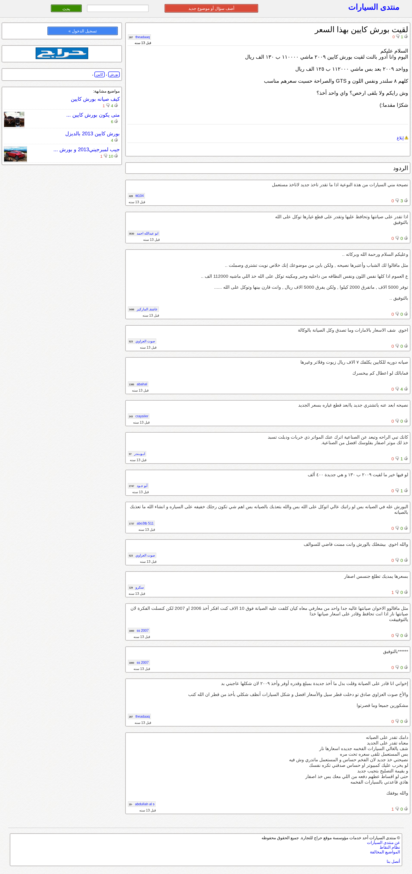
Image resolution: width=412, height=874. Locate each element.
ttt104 (136, 196)
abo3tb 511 (141, 523)
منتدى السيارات (374, 6)
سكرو (136, 587)
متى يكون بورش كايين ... (93, 115)
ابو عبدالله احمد (143, 233)
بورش (114, 74)
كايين (99, 74)
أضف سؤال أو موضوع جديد (211, 8)
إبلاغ (401, 138)
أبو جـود (138, 486)
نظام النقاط (390, 847)
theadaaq (139, 37)
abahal (138, 384)
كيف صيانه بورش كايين (95, 99)
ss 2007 (139, 630)
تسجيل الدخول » (82, 31)
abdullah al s (141, 804)
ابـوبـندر (137, 454)
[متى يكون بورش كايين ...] (14, 126)
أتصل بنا (393, 861)
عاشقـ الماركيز (143, 309)
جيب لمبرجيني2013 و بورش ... (86, 149)
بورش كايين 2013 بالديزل (92, 133)
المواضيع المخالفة (385, 852)
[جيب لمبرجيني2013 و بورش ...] (15, 160)
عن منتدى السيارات (383, 842)
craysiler (138, 416)
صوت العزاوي (142, 341)
